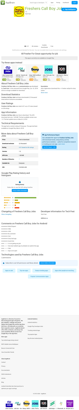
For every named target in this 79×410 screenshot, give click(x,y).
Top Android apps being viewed (9, 340)
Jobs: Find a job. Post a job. (48, 75)
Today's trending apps (41, 270)
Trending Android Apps (34, 330)
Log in (74, 2)
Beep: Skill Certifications (35, 75)
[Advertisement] (39, 30)
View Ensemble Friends (7, 352)
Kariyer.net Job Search (70, 408)
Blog (2, 382)
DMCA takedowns (6, 374)
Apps (52, 2)
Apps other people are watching (64, 270)
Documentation (5, 370)
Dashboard (66, 2)
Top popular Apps (32, 334)
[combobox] (37, 2)
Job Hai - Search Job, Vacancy (21, 75)
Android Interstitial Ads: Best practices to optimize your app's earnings (12, 387)
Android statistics (32, 322)
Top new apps (24, 270)
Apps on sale (9, 270)
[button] (59, 218)
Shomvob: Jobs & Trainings (61, 408)
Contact (3, 362)
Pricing (58, 2)
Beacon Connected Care (7, 348)
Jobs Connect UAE (7, 75)
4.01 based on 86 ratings (26, 147)
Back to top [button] (74, 394)
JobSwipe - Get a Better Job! (52, 408)
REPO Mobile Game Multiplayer (9, 344)
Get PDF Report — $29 (49, 147)
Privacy (3, 366)
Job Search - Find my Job (62, 75)
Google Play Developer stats (35, 326)
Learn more (61, 144)
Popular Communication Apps (39, 276)
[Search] (46, 2)
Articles (3, 378)
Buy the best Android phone (35, 338)
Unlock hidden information (20, 190)
